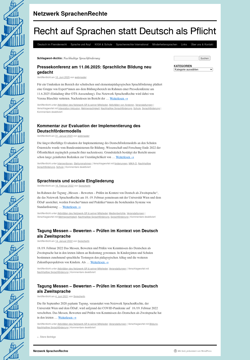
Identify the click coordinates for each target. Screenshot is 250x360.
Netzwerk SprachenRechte (70, 13)
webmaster (81, 77)
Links (184, 44)
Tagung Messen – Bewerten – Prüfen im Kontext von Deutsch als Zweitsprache (97, 233)
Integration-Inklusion (69, 108)
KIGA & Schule (103, 44)
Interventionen (65, 163)
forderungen (121, 163)
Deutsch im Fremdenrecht (52, 44)
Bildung (153, 323)
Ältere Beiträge (46, 336)
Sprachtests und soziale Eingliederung (75, 181)
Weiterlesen (119, 98)
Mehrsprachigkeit (90, 108)
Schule (137, 108)
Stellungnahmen (82, 163)
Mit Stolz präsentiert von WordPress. (195, 350)
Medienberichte (117, 213)
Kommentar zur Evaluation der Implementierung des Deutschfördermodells (88, 128)
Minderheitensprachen (164, 44)
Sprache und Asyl (81, 44)
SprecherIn (84, 185)
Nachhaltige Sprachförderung (116, 108)
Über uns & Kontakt (202, 44)
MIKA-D (133, 163)
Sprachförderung (151, 108)
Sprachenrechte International (132, 44)
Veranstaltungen (144, 104)
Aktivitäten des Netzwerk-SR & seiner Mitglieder (82, 104)
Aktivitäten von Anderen (121, 104)
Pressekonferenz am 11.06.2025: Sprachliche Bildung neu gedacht (94, 69)
